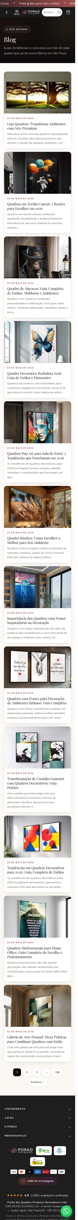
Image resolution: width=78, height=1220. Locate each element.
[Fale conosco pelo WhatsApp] (66, 1211)
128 (57, 1072)
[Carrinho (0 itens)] (68, 12)
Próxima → (37, 1082)
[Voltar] (7, 12)
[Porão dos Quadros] (31, 12)
